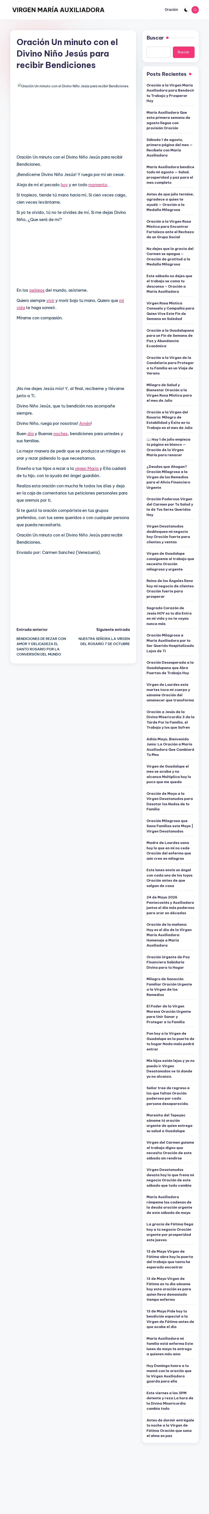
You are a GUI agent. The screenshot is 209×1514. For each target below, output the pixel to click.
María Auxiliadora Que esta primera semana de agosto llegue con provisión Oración (168, 120)
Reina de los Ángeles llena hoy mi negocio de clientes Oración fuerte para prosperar (170, 588)
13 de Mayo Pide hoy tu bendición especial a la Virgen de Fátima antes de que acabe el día (170, 1319)
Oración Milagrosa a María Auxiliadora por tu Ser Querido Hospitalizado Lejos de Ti (170, 643)
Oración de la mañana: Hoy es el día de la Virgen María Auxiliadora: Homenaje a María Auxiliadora (169, 935)
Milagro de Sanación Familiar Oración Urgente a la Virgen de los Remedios (169, 987)
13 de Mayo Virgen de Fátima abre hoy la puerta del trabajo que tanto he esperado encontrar (170, 1259)
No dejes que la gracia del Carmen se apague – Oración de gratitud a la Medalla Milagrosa (170, 256)
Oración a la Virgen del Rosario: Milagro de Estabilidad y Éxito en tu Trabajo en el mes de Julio (169, 420)
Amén (85, 423)
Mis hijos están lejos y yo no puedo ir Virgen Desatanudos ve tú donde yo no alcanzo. (171, 1068)
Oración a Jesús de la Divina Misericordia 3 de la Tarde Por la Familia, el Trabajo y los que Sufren (171, 720)
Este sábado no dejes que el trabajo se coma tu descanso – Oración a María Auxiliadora (169, 284)
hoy (64, 184)
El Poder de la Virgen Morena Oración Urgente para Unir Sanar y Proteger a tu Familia (169, 1014)
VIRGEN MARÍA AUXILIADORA (58, 10)
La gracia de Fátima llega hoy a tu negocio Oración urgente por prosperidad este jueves (170, 1232)
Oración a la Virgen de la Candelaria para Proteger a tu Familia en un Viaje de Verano (170, 365)
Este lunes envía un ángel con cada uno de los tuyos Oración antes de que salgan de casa (169, 878)
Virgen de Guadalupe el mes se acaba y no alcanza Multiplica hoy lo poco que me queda (169, 774)
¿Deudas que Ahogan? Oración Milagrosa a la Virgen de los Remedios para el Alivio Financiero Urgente (168, 477)
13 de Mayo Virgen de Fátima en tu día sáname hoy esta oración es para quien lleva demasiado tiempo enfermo (169, 1289)
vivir (50, 300)
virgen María (87, 468)
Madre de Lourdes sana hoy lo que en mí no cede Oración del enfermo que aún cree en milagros (169, 850)
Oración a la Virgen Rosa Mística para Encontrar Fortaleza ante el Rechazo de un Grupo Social (170, 229)
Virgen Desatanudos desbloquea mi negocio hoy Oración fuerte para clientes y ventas (168, 534)
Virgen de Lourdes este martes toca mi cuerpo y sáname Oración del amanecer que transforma (170, 692)
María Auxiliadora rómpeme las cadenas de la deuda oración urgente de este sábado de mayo (169, 1205)
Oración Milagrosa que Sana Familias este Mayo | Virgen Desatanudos (170, 826)
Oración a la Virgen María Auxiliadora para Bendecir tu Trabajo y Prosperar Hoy (170, 93)
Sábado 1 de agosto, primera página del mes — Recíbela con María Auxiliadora (170, 147)
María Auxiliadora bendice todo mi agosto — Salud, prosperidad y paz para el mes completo (170, 175)
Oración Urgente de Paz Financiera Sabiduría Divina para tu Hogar (168, 962)
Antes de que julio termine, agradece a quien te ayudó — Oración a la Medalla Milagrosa (170, 202)
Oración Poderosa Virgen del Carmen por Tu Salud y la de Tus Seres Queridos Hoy (170, 507)
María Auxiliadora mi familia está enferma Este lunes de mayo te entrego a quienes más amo (170, 1346)
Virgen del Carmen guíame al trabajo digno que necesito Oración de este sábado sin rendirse (170, 1150)
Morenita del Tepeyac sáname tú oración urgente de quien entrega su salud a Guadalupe (169, 1123)
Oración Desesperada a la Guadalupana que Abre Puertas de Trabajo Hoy (170, 667)
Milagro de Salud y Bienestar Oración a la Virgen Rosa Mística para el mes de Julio (169, 393)
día (30, 433)
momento (97, 184)
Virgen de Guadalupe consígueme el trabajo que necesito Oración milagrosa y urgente (170, 561)
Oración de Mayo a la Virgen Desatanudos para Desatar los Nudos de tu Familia (170, 801)
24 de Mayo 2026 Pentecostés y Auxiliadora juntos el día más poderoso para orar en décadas (170, 905)
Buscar (155, 38)
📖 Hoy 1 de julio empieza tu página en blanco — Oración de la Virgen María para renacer (168, 447)
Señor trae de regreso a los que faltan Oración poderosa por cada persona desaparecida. (168, 1096)
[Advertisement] (73, 121)
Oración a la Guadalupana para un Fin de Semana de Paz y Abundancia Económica (170, 338)
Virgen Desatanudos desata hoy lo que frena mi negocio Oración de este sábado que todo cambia (170, 1177)
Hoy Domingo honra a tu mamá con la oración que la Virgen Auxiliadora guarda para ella (169, 1373)
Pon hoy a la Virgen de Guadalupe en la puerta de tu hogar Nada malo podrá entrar (170, 1041)
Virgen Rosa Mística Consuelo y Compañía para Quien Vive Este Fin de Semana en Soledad (170, 311)
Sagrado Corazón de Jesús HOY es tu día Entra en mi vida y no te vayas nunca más (169, 616)
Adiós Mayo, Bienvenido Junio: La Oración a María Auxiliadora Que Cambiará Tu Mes (170, 747)
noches (60, 433)
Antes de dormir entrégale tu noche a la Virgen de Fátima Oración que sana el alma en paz (170, 1428)
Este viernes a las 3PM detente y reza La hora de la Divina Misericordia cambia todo (170, 1401)
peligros (36, 290)
